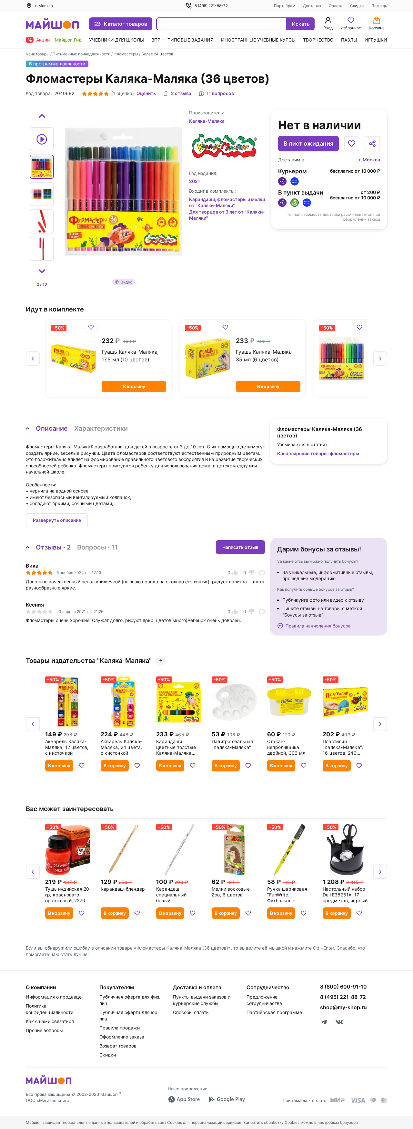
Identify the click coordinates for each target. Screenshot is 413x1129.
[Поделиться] (372, 143)
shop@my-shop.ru (343, 1007)
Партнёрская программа (274, 1012)
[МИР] (337, 1100)
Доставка (312, 5)
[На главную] (52, 24)
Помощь (379, 5)
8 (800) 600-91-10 (343, 986)
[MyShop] (48, 1083)
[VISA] (357, 1100)
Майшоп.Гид (68, 40)
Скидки (357, 5)
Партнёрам (284, 5)
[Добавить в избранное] (351, 143)
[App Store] (184, 1099)
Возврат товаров (117, 1045)
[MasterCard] (373, 1100)
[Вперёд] (380, 358)
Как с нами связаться (50, 1021)
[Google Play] (226, 1099)
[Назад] (33, 358)
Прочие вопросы (44, 1030)
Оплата (335, 5)
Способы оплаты (191, 1012)
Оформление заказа (121, 1036)
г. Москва (369, 159)
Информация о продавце (54, 997)
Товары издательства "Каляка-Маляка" (89, 661)
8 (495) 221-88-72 (211, 5)
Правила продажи (119, 1027)
